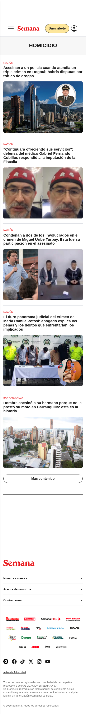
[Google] (5, 661)
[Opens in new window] (14, 661)
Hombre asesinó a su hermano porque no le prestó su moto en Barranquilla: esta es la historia (42, 407)
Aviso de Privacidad (19, 672)
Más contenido (43, 478)
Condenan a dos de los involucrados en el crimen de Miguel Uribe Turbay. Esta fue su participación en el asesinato (41, 239)
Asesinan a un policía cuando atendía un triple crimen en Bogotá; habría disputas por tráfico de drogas (42, 72)
